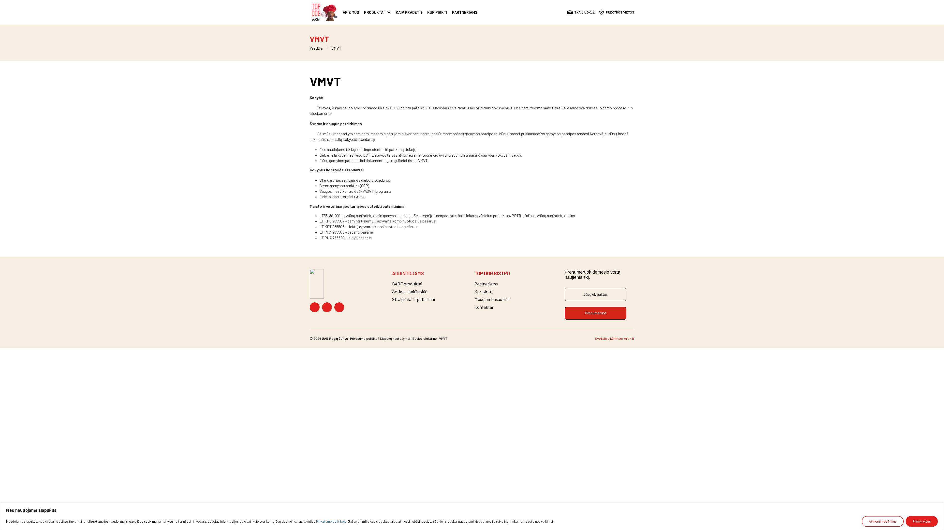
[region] (472, 517)
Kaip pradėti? (409, 12)
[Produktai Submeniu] (389, 12)
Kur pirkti (437, 12)
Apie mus (351, 12)
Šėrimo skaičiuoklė (410, 291)
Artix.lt (629, 338)
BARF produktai (407, 283)
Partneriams (464, 12)
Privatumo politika (364, 338)
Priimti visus (922, 521)
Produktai (374, 12)
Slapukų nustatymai (395, 338)
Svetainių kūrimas (608, 338)
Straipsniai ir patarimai (413, 299)
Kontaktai (483, 307)
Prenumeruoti (595, 313)
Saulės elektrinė (424, 338)
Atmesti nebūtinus (883, 521)
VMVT (443, 338)
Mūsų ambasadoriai (492, 299)
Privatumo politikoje (331, 521)
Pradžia (316, 48)
